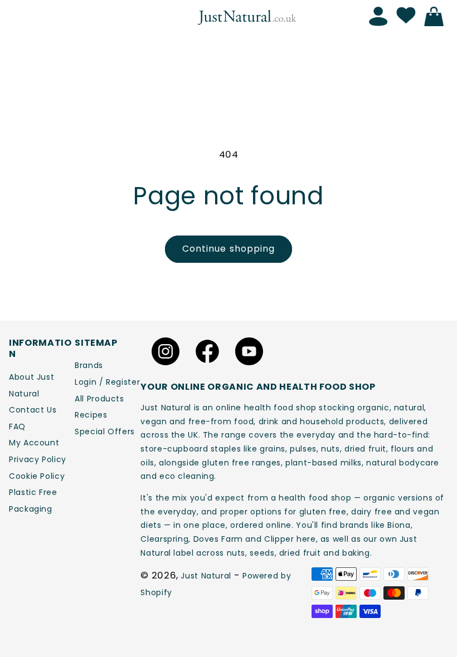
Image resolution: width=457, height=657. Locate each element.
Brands (89, 365)
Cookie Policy (37, 476)
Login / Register (107, 382)
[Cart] (437, 17)
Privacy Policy (37, 459)
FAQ (17, 426)
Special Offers (105, 431)
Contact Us (32, 409)
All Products (99, 398)
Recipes (91, 414)
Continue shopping (228, 248)
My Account (34, 442)
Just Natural (206, 575)
